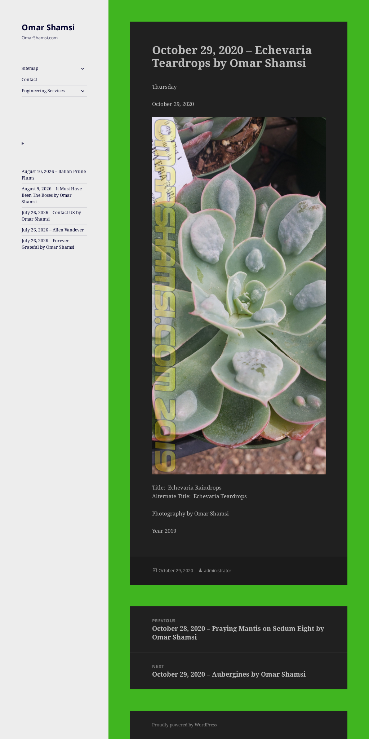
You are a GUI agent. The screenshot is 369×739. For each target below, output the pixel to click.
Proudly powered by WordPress (184, 725)
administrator (217, 570)
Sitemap (30, 68)
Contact (29, 79)
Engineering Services (43, 91)
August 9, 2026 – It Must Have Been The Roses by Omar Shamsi (52, 195)
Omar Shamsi (48, 27)
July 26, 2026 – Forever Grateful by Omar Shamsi (48, 244)
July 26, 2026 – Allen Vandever (53, 230)
